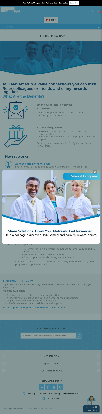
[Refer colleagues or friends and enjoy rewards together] (51, 243)
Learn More (74, 3)
